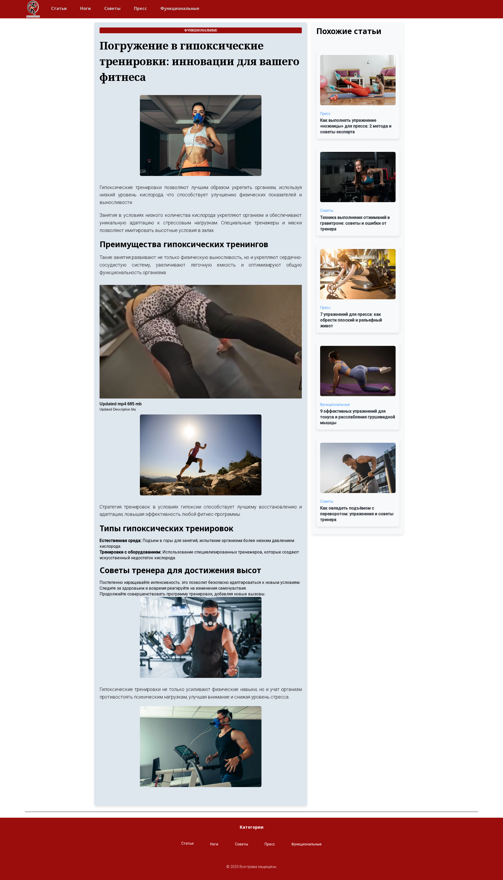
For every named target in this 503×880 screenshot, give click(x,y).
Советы (112, 8)
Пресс (140, 8)
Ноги (85, 8)
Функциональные (179, 8)
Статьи (59, 8)
